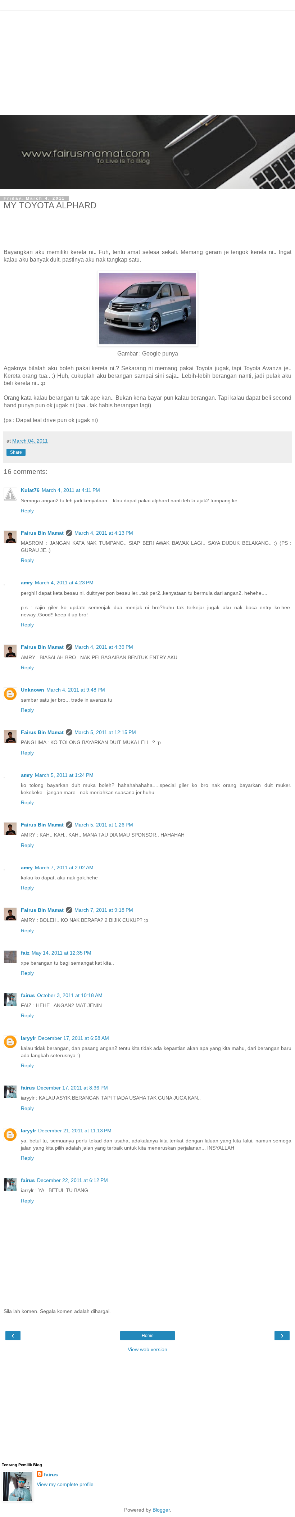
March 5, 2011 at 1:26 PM (103, 825)
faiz (25, 953)
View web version (147, 1349)
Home (148, 1335)
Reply (27, 510)
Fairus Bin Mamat (42, 533)
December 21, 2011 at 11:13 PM (75, 1130)
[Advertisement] (147, 61)
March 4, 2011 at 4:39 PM (103, 647)
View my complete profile (65, 1484)
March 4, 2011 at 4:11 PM (71, 490)
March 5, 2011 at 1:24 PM (64, 775)
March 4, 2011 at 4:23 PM (64, 582)
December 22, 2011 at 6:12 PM (72, 1180)
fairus (28, 995)
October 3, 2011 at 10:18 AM (70, 995)
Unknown (32, 690)
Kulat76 (30, 490)
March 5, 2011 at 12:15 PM (105, 732)
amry (27, 582)
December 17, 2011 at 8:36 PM (72, 1088)
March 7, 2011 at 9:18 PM (103, 910)
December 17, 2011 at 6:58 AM (73, 1038)
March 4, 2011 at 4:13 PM (103, 533)
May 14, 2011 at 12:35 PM (61, 953)
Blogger (161, 1510)
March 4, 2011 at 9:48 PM (75, 690)
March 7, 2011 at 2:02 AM (64, 867)
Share (16, 452)
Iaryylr (28, 1038)
